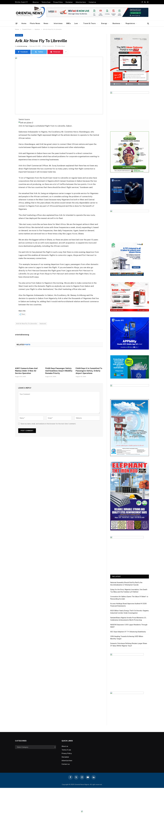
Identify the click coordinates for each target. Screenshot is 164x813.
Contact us (92, 2)
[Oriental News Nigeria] (30, 12)
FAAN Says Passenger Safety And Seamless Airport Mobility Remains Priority (58, 370)
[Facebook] (7, 125)
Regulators (130, 23)
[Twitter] (7, 131)
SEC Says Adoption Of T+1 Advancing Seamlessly (128, 632)
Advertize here (81, 2)
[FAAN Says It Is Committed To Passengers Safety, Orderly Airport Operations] (89, 357)
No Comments (49, 46)
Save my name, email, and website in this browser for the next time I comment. (48, 424)
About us (36, 2)
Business (116, 23)
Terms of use (46, 2)
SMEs (68, 23)
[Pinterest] (7, 142)
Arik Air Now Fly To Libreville (26, 323)
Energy (104, 23)
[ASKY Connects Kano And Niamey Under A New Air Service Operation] (28, 357)
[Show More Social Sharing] (66, 52)
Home (23, 23)
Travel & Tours (89, 23)
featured (43, 323)
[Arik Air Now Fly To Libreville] (59, 85)
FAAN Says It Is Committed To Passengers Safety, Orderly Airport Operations (89, 370)
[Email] (7, 148)
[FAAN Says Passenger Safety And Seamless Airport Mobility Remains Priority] (59, 357)
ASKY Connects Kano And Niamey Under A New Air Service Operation (26, 370)
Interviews (58, 23)
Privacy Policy (58, 2)
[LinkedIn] (7, 136)
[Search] (148, 23)
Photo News (35, 23)
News (46, 23)
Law (76, 23)
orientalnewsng (22, 46)
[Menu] (17, 23)
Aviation (19, 35)
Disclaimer (69, 2)
